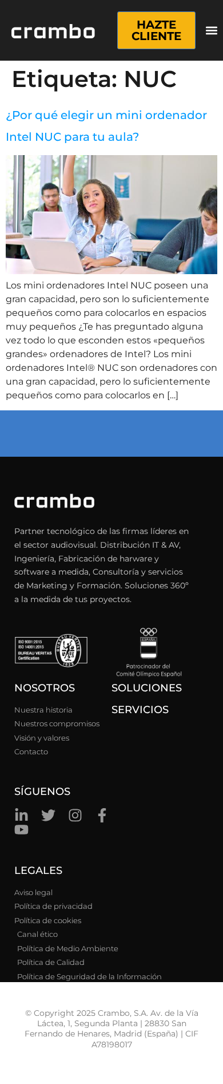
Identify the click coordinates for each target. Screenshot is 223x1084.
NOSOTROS (44, 688)
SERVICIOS (140, 709)
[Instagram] (75, 815)
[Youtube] (21, 829)
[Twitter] (48, 815)
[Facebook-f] (102, 815)
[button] (211, 30)
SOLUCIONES (147, 688)
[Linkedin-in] (21, 815)
